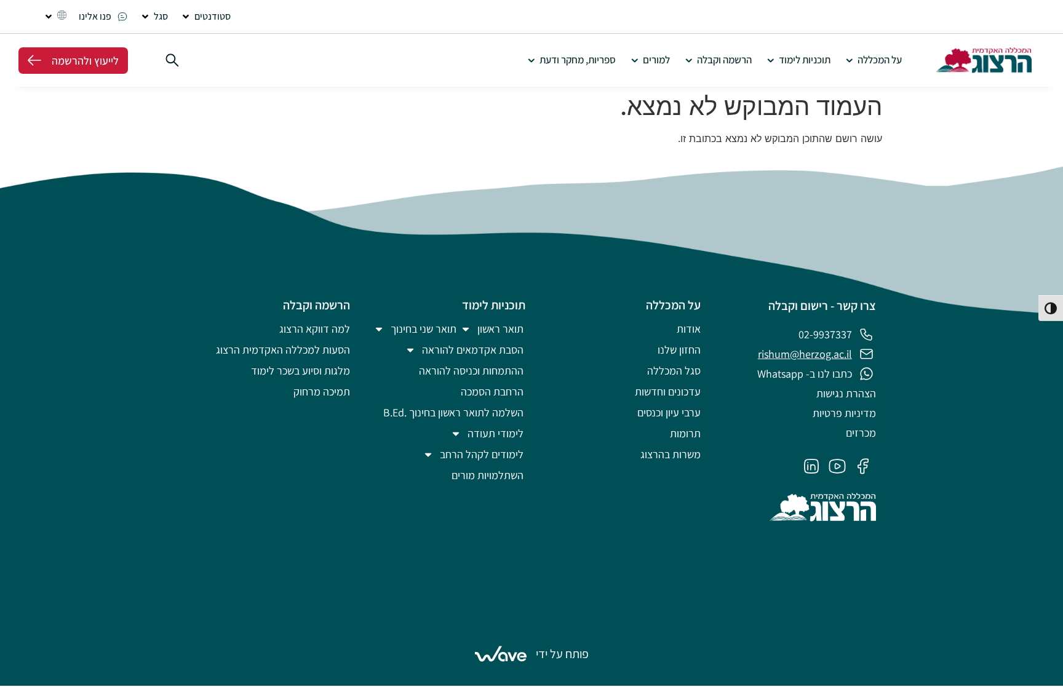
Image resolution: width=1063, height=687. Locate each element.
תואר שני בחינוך (423, 329)
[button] (205, 16)
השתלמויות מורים (488, 475)
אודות (689, 329)
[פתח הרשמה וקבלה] (688, 60)
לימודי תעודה (496, 433)
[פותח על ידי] (501, 654)
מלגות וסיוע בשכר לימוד (300, 370)
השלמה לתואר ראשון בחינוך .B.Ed (453, 412)
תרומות (685, 433)
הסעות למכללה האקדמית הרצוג (283, 350)
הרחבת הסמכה (492, 391)
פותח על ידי (562, 654)
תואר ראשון (500, 329)
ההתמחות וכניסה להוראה (471, 370)
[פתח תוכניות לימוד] (770, 60)
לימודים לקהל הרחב (482, 454)
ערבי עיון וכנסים (669, 412)
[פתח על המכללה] (849, 60)
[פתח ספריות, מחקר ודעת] (531, 60)
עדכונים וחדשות (668, 391)
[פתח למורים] (634, 60)
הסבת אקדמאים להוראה (473, 350)
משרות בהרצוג (670, 454)
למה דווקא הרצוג (314, 329)
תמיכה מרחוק (321, 391)
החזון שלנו (679, 350)
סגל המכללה (674, 370)
